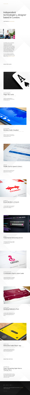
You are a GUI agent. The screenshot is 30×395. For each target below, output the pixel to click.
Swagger (12, 21)
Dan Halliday (21, 387)
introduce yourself (11, 56)
